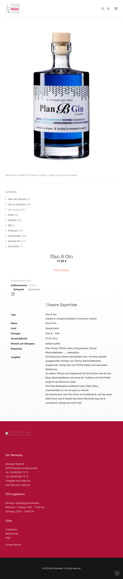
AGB (7, 537)
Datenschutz (12, 533)
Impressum (11, 529)
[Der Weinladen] (12, 8)
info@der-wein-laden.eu (17, 480)
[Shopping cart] (107, 8)
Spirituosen (34, 289)
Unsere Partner (13, 544)
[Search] (101, 8)
